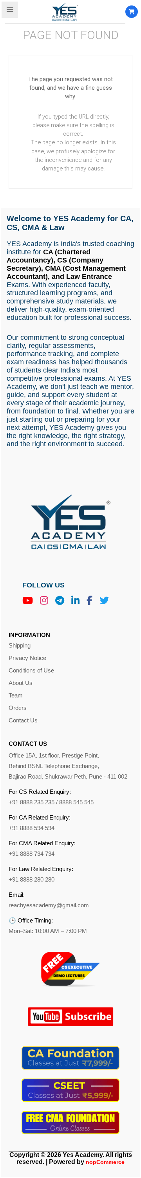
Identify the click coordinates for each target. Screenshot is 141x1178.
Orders (18, 708)
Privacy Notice (27, 658)
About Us (21, 683)
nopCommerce (105, 1162)
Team (16, 695)
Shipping (20, 645)
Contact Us (23, 720)
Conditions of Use (31, 670)
